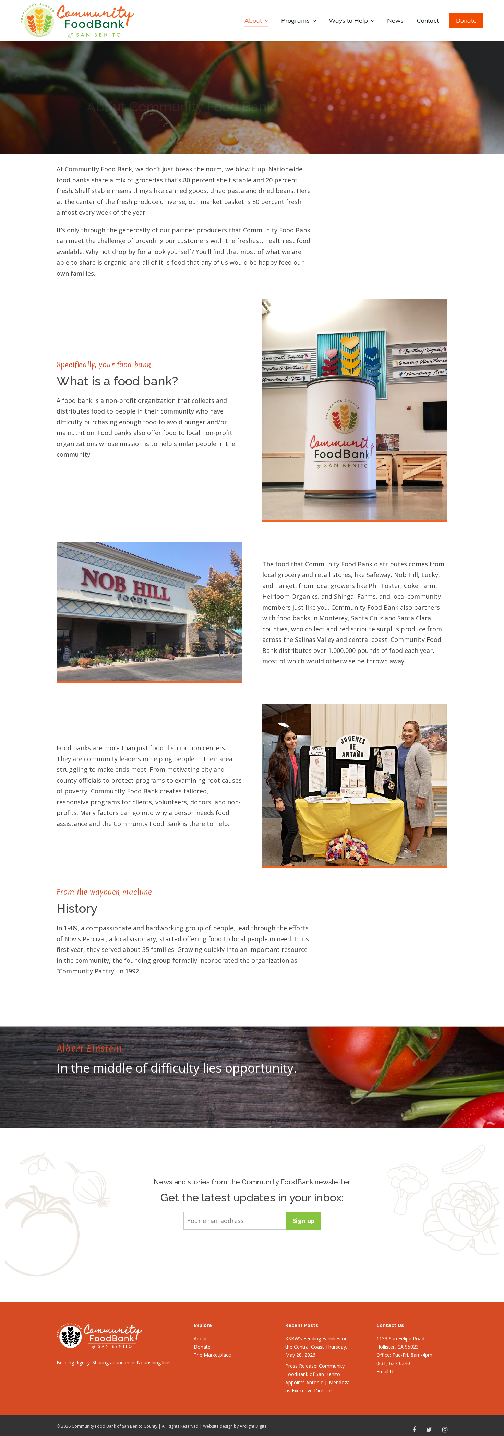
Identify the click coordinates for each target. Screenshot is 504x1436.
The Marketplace (212, 1355)
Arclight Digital (254, 1426)
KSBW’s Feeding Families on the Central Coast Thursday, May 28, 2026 (316, 1346)
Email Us (386, 1371)
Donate (466, 20)
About (200, 1338)
